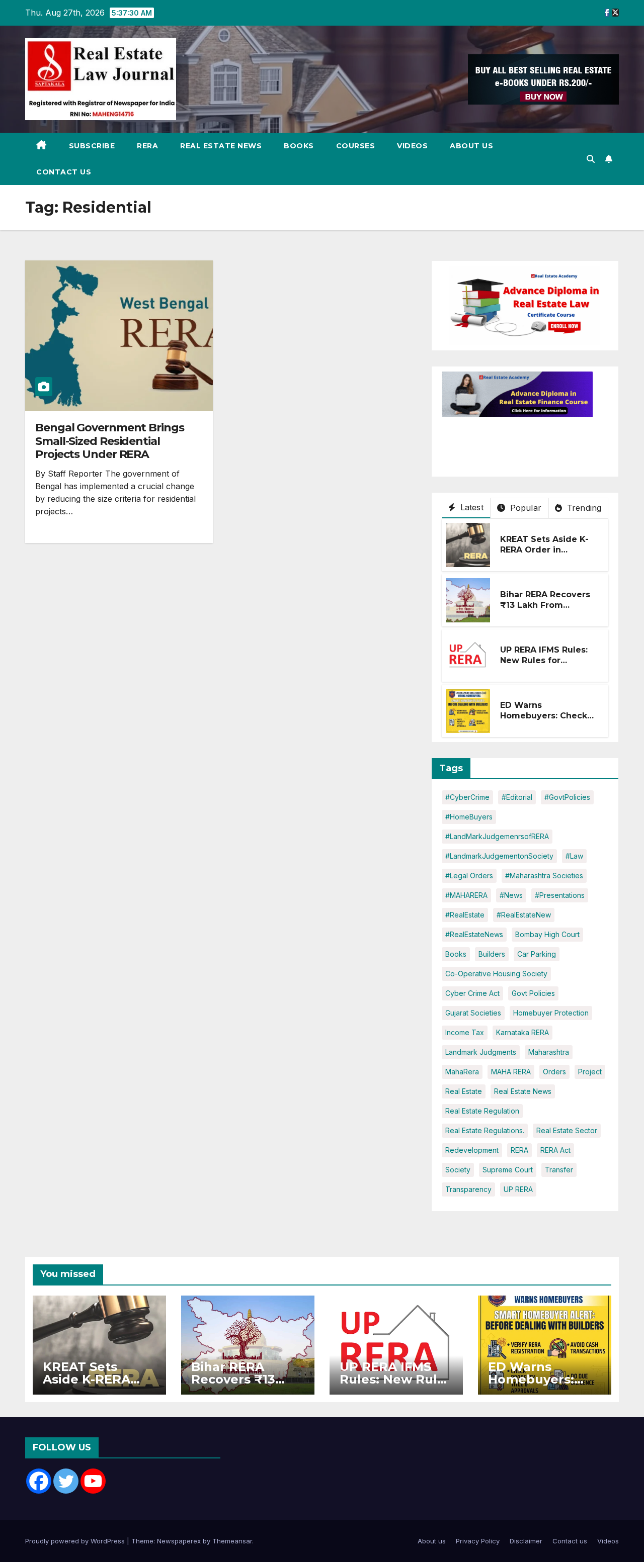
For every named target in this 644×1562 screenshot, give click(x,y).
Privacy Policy (478, 1541)
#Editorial (517, 797)
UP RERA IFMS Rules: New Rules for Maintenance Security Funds (547, 665)
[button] (591, 159)
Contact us (63, 171)
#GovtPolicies (567, 797)
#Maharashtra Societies (544, 875)
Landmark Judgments (480, 1052)
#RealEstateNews (474, 934)
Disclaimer (526, 1541)
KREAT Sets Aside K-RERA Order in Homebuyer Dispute (544, 549)
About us (471, 145)
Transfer (559, 1169)
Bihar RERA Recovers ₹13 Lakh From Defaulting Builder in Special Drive (545, 610)
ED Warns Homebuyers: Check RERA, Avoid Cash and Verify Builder (547, 720)
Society (457, 1169)
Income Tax (464, 1032)
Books (299, 145)
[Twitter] (65, 1481)
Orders (554, 1071)
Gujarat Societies (473, 1012)
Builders (491, 954)
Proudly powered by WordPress (76, 1541)
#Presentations (560, 895)
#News (511, 895)
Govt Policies (533, 993)
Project (590, 1071)
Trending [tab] (583, 508)
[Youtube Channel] (93, 1481)
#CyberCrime (467, 797)
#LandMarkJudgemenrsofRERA (497, 836)
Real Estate (463, 1091)
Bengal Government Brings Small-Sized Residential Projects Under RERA (109, 441)
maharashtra (548, 1052)
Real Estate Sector (566, 1130)
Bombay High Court (547, 934)
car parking (536, 954)
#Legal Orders (469, 875)
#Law (574, 856)
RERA (147, 145)
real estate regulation (482, 1111)
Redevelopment (472, 1150)
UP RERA (518, 1189)
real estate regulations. (484, 1130)
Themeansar (232, 1541)
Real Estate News (221, 145)
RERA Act (555, 1150)
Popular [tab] (524, 508)
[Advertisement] (522, 442)
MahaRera (462, 1071)
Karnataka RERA (522, 1032)
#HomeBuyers (469, 816)
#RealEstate (465, 914)
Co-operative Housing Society (496, 973)
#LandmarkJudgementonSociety (499, 856)
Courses (355, 145)
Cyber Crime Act (472, 993)
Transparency (468, 1189)
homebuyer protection (551, 1012)
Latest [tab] (471, 507)
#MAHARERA (466, 895)
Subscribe (92, 145)
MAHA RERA (511, 1071)
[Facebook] (38, 1481)
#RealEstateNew (524, 914)
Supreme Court (507, 1169)
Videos (412, 145)
